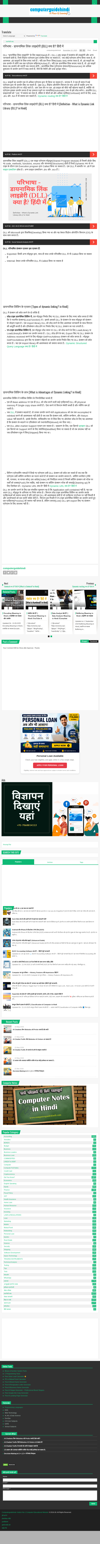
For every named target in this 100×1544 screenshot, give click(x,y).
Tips (5, 1268)
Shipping (7, 1249)
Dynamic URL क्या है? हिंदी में (63, 486)
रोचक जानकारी (8, 1297)
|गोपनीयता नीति (6, 1519)
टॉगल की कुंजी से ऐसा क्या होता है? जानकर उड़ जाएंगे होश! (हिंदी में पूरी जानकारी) (34, 983)
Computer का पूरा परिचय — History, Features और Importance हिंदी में (35, 972)
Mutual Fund (8, 1228)
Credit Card (8, 1171)
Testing (6, 1265)
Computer (7, 1165)
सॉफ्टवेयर (6, 1306)
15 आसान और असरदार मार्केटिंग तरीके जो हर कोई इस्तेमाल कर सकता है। (33, 1060)
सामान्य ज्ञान (7, 1303)
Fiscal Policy (8, 1193)
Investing (7, 1212)
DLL (12, 412)
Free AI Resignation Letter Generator (18, 1385)
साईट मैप (4, 1528)
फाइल (5, 169)
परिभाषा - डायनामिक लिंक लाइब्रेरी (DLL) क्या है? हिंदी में (33, 46)
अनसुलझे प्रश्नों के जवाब (11, 1284)
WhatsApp (7, 1278)
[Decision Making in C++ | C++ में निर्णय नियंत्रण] (7, 1071)
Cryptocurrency (9, 1174)
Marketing (7, 1221)
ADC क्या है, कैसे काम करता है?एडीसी (22, 226)
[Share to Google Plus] (20, 601)
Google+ (12, 572)
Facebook (4, 572)
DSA (6, 1410)
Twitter (8, 572)
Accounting (8, 1136)
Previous (3, 599)
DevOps (8, 1418)
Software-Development (12, 1253)
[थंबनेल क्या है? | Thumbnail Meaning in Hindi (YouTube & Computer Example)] (37, 599)
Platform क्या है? (17, 154)
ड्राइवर (82, 426)
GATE (7, 1424)
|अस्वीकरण (5, 1522)
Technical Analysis (10, 1262)
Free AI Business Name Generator (17, 1387)
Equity (6, 1187)
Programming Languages (14, 1407)
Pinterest (15, 572)
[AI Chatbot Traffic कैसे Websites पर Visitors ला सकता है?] (7, 1040)
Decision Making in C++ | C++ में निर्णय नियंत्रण (28, 1071)
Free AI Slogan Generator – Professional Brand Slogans (24, 1390)
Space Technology (10, 1256)
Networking (8, 1231)
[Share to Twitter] (17, 601)
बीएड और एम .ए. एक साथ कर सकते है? (23, 908)
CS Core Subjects (11, 1421)
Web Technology (11, 1413)
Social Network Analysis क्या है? (22, 242)
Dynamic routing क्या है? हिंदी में (52, 96)
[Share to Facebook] (14, 601)
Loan (6, 1218)
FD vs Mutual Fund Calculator (15, 1379)
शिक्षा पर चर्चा (7, 1300)
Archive (50, 862)
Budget (6, 1146)
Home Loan (8, 1202)
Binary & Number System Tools (16, 1371)
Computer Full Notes (11, 1168)
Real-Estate (8, 1240)
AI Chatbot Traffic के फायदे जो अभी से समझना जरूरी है (29, 1050)
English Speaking (10, 1184)
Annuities (7, 1140)
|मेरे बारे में (4, 1515)
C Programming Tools (12, 1374)
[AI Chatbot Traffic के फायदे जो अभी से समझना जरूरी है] (7, 1050)
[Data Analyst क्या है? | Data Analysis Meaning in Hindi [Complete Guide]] (61, 599)
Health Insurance (10, 1199)
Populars (18, 862)
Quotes (6, 1237)
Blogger (85, 641)
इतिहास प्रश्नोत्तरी (9, 1287)
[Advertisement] (50, 131)
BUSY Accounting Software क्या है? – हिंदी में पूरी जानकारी (31, 951)
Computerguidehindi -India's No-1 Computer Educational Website (25, 1512)
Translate (43, 36)
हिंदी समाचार (7, 1309)
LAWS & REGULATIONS (12, 1215)
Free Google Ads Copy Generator (16, 1393)
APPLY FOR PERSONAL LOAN (50, 765)
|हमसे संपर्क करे (6, 1525)
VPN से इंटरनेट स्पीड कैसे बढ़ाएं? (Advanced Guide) (28, 940)
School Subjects (10, 1427)
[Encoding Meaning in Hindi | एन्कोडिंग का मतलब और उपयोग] (13, 599)
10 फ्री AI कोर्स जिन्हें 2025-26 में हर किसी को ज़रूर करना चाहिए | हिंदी (32, 962)
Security (7, 1246)
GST (5, 1196)
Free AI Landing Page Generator (16, 1396)
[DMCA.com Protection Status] (9, 1465)
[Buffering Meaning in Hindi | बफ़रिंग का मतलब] (85, 599)
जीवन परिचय (7, 1290)
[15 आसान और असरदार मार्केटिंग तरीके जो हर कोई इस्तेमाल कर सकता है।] (7, 1061)
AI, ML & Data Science (13, 1416)
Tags (81, 862)
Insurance (7, 1209)
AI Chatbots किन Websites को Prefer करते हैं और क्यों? (31, 1030)
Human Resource (10, 1206)
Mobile (6, 1224)
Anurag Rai (7, 844)
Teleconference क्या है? (19, 76)
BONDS (7, 1143)
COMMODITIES (9, 1158)
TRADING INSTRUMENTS (13, 1259)
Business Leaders (10, 1152)
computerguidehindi (54, 50)
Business (7, 1149)
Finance (7, 1190)
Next (94, 599)
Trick (5, 1271)
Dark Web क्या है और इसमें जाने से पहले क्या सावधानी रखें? (29, 919)
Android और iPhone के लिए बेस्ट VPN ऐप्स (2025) (28, 930)
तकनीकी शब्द (10, 42)
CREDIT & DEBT (10, 1162)
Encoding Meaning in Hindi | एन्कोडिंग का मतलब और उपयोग (12, 615)
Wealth (6, 1275)
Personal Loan (9, 1234)
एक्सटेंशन (12, 169)
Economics (8, 1180)
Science (7, 1243)
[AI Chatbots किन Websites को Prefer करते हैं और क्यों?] (7, 1029)
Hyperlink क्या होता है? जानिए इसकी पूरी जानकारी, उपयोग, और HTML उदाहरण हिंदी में (37, 994)
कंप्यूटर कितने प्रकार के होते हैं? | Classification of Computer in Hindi (34, 1005)
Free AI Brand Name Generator (16, 1382)
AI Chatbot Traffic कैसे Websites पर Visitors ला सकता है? (32, 1039)
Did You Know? (9, 1177)
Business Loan (9, 1155)
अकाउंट (6, 1281)
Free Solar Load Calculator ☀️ (15, 1376)
